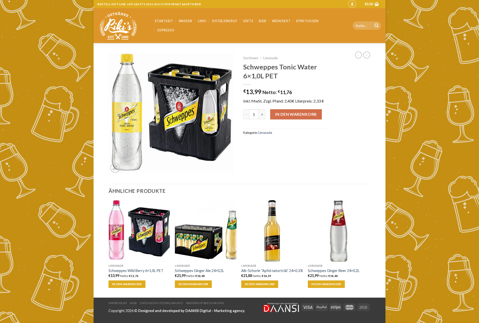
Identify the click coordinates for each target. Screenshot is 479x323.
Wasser (185, 21)
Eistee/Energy (224, 21)
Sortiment (250, 58)
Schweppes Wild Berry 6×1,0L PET (136, 271)
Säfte (248, 21)
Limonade (270, 58)
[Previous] (109, 248)
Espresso (165, 30)
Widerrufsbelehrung (205, 303)
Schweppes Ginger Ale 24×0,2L (199, 271)
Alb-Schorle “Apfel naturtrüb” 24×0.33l (272, 271)
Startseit (164, 21)
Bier (262, 21)
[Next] (369, 248)
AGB (133, 303)
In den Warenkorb (296, 114)
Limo (202, 21)
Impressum (118, 303)
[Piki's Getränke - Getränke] (122, 25)
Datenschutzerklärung (161, 303)
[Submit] (376, 25)
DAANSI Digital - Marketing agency (214, 311)
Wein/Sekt (281, 21)
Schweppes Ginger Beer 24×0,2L (333, 271)
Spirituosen (307, 21)
